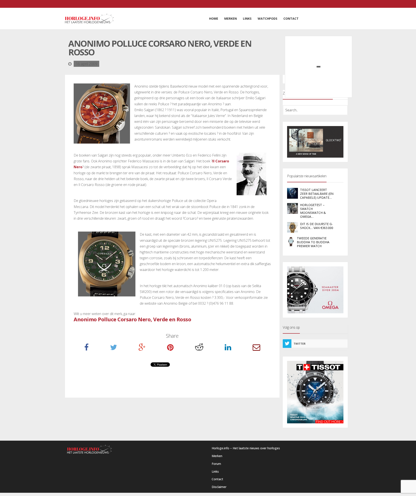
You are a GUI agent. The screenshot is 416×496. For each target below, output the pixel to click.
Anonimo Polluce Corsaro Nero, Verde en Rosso (132, 319)
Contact (217, 479)
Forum (216, 464)
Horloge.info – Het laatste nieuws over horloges (246, 448)
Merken (217, 456)
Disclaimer (219, 487)
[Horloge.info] (89, 18)
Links (215, 471)
